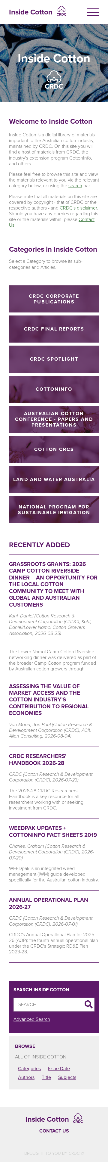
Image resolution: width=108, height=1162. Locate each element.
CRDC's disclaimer (78, 207)
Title (46, 1077)
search (75, 185)
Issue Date (59, 1068)
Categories (29, 1068)
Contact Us (54, 1131)
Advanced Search (32, 1019)
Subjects (67, 1077)
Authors (26, 1077)
